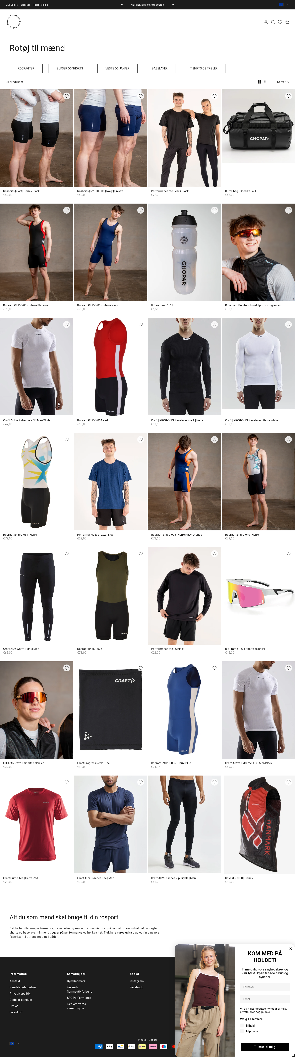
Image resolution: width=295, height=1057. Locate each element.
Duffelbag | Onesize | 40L (241, 191)
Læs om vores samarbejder (76, 1006)
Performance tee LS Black (167, 649)
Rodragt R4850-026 (89, 649)
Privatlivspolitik (20, 993)
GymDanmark (76, 981)
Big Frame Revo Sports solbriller (245, 649)
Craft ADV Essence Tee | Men (95, 878)
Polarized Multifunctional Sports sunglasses (253, 305)
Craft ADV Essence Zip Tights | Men (173, 878)
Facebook (136, 987)
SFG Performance (79, 997)
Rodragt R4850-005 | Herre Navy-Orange (176, 535)
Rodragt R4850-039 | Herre (20, 535)
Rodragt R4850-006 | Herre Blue (171, 763)
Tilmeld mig (265, 1047)
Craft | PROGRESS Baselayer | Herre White (251, 420)
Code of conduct (21, 999)
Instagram (137, 981)
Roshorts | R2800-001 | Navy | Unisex (100, 191)
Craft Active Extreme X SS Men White (27, 420)
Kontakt (15, 981)
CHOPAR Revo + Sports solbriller (23, 763)
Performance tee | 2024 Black (170, 191)
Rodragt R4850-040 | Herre (242, 535)
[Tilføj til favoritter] (66, 96)
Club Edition (12, 5)
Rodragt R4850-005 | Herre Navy (97, 305)
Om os (14, 1006)
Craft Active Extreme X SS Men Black (248, 763)
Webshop (25, 5)
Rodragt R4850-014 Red (92, 420)
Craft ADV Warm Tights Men (21, 649)
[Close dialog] (290, 948)
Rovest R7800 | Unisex (239, 878)
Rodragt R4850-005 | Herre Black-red (26, 305)
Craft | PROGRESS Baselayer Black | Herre (177, 420)
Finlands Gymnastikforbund (80, 989)
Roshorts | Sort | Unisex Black (21, 191)
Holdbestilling (41, 5)
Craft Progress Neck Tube (93, 763)
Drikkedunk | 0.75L (162, 305)
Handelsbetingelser (23, 987)
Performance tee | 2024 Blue (95, 535)
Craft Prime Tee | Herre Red (20, 878)
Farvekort (16, 1012)
